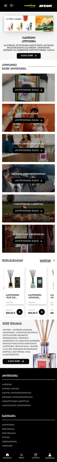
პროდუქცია (8, 425)
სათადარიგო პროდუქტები (16, 406)
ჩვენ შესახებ (9, 433)
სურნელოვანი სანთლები (15, 401)
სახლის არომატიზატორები (16, 393)
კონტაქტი (7, 446)
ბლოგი (6, 437)
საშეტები (7, 385)
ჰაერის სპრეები (10, 389)
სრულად (45, 261)
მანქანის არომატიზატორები (17, 397)
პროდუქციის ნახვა (27, 90)
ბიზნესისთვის (9, 442)
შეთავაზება (8, 429)
